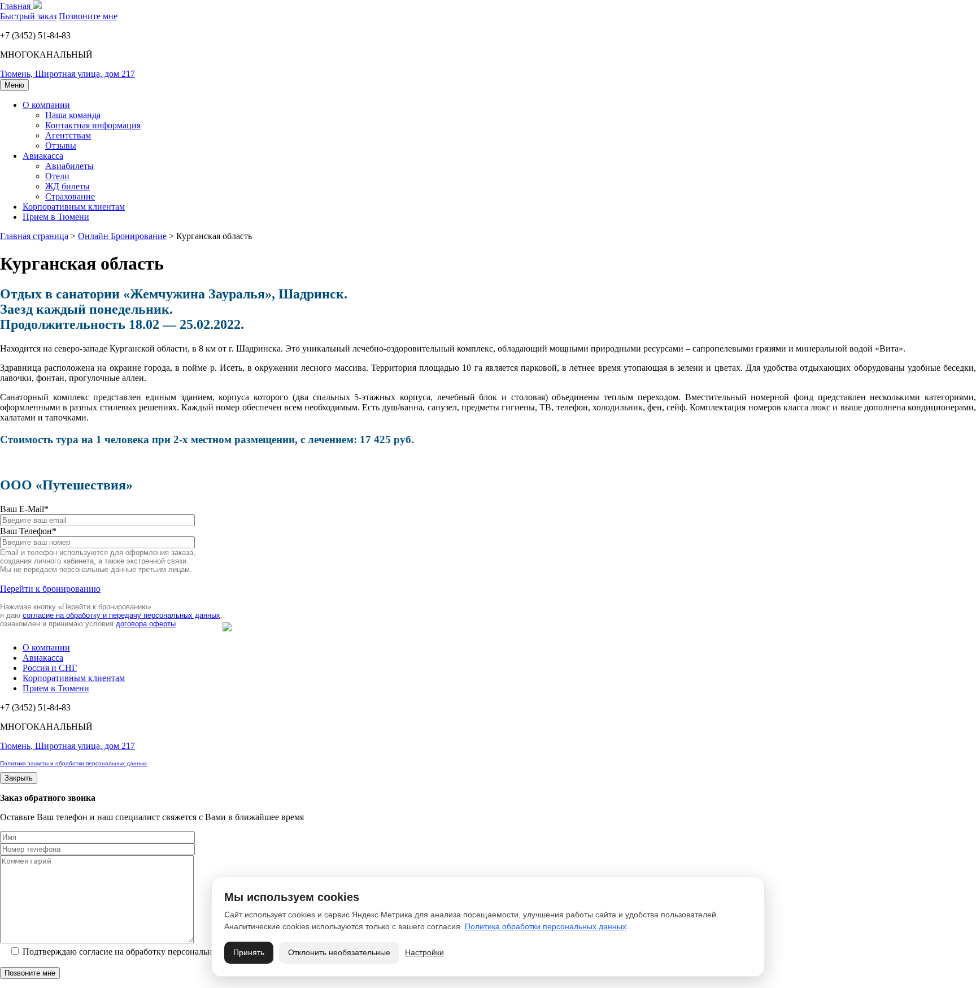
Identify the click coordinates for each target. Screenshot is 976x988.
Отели (57, 176)
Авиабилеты (69, 166)
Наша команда (73, 115)
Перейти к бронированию (50, 588)
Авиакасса (43, 156)
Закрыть (19, 778)
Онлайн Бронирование (122, 236)
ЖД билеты (67, 186)
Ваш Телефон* (28, 531)
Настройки (424, 952)
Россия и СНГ (50, 668)
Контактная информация (93, 125)
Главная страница (34, 236)
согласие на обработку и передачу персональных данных (121, 615)
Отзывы (60, 145)
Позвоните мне (88, 16)
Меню (14, 85)
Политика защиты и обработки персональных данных (73, 763)
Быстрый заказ (28, 16)
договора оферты (146, 623)
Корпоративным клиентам (74, 206)
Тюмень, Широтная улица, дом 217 (67, 74)
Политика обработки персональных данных (545, 926)
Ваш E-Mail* (24, 509)
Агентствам (68, 135)
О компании (46, 105)
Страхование (70, 196)
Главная (16, 6)
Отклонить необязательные (339, 952)
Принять (248, 952)
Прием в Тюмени (56, 217)
